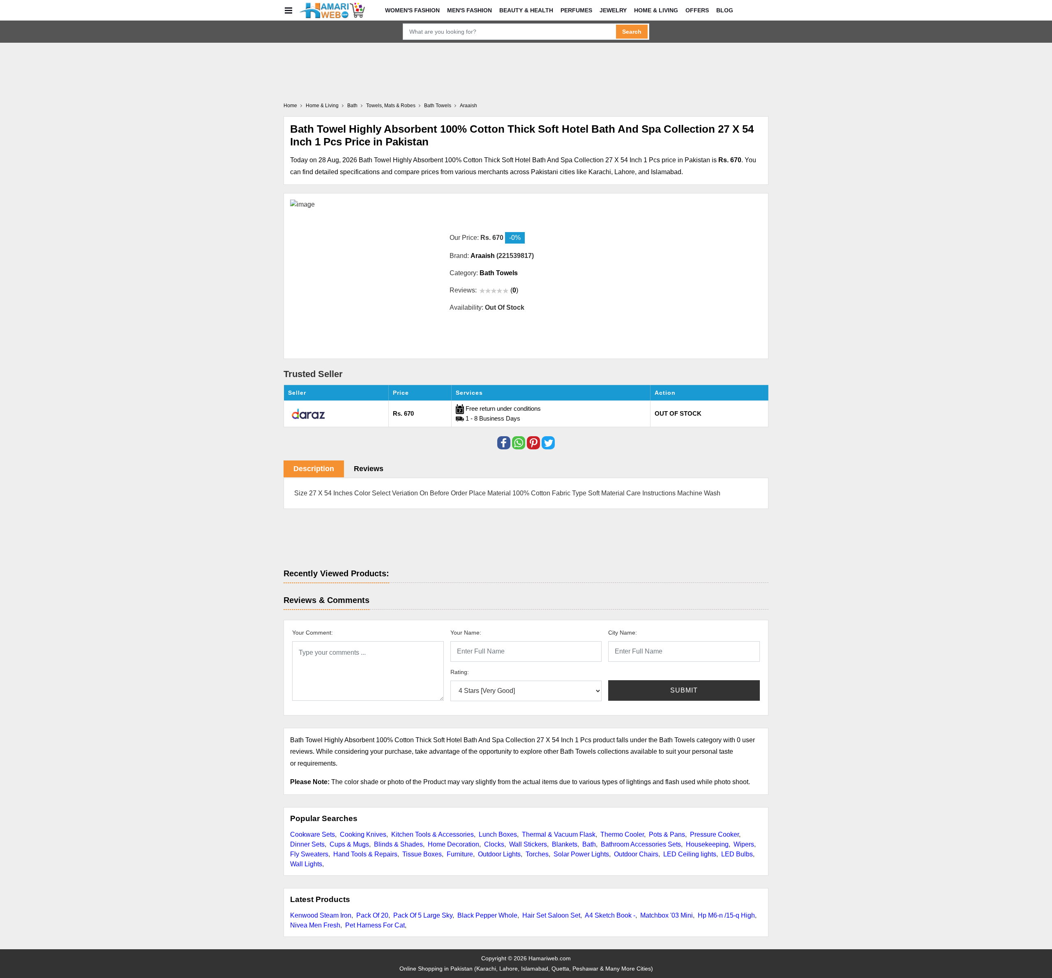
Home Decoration (453, 844)
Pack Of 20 (372, 915)
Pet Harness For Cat (375, 925)
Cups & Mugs (349, 844)
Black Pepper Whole (487, 915)
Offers (697, 10)
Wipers (744, 844)
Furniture (460, 854)
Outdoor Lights (499, 854)
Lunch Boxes (498, 834)
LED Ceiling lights (689, 854)
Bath (589, 844)
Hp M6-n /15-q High (726, 915)
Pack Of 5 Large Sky (422, 915)
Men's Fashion (469, 10)
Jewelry (613, 10)
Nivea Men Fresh (315, 925)
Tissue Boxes (422, 854)
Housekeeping (707, 844)
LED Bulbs (737, 854)
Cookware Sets (312, 834)
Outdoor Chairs (636, 854)
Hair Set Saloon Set (551, 915)
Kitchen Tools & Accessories (432, 834)
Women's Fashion (412, 10)
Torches (537, 854)
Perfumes (576, 10)
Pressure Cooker (714, 834)
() (514, 290)
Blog (724, 10)
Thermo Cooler (622, 834)
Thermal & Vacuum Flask (558, 834)
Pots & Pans (667, 834)
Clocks (494, 844)
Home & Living (656, 10)
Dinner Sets (307, 844)
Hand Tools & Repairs (365, 854)
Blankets (564, 844)
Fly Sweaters (309, 854)
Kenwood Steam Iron (320, 915)
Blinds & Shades (398, 844)
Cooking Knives (363, 834)
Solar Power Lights (581, 854)
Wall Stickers (528, 844)
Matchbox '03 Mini (666, 915)
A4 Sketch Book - (610, 915)
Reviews (368, 469)
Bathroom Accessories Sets (641, 844)
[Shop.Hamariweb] (332, 10)
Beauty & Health (526, 10)
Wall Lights (306, 864)
